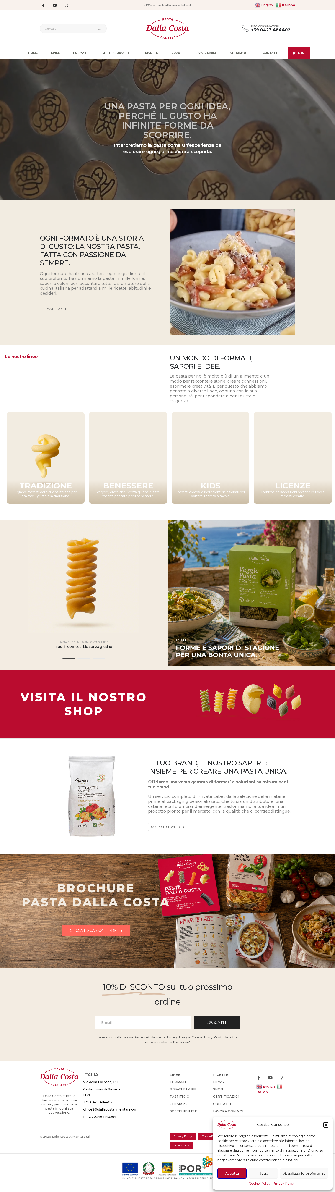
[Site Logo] (167, 28)
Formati (80, 53)
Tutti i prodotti (115, 53)
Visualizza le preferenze (304, 1173)
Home (33, 53)
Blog (175, 53)
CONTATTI (222, 1104)
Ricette (151, 53)
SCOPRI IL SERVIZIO (166, 827)
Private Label (205, 53)
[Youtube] (55, 5)
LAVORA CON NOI (228, 1111)
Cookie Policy (259, 1183)
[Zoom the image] (251, 679)
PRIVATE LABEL (183, 1089)
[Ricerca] (99, 28)
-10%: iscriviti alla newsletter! (167, 5)
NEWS (218, 1082)
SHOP (302, 53)
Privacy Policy (284, 1183)
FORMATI (178, 1082)
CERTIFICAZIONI (227, 1097)
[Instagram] (66, 5)
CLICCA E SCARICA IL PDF (93, 930)
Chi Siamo (238, 53)
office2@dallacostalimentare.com (110, 1109)
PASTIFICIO (179, 1097)
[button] (326, 1124)
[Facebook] (43, 5)
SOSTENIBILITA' (183, 1111)
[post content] (83, 577)
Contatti (270, 53)
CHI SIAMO (179, 1104)
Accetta (232, 1173)
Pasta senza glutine (94, 642)
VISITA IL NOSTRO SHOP (84, 704)
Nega (263, 1173)
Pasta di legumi (69, 642)
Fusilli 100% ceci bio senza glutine (84, 646)
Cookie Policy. (202, 1037)
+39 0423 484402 (97, 1102)
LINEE (175, 1075)
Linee (55, 53)
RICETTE (220, 1075)
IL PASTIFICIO (52, 308)
